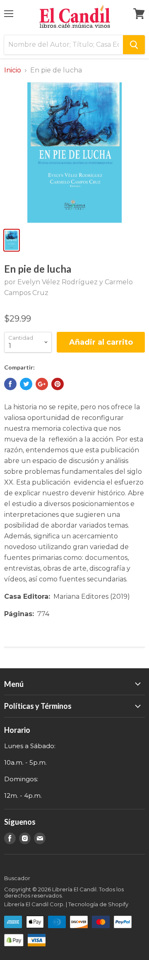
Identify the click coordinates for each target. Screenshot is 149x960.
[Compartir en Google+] (42, 384)
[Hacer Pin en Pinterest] (57, 384)
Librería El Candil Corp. (34, 904)
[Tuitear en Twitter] (26, 384)
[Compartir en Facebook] (10, 384)
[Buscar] (134, 44)
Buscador (17, 878)
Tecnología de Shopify (98, 904)
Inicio (12, 70)
